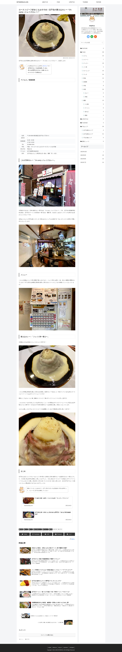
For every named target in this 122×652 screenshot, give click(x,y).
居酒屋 (93, 82)
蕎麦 (94, 115)
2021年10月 (92, 151)
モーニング (93, 70)
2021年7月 (92, 162)
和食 (93, 78)
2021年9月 (92, 155)
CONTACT (65, 647)
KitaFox (92, 26)
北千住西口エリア (38, 529)
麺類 (93, 100)
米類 (51, 529)
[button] (102, 42)
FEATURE (93, 48)
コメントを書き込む (47, 635)
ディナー (93, 63)
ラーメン (94, 108)
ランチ (31, 529)
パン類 (93, 67)
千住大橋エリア (93, 137)
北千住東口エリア (93, 130)
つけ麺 (94, 104)
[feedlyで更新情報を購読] (91, 36)
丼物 (94, 96)
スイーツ (93, 59)
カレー (26, 529)
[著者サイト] (88, 36)
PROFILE (55, 647)
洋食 (93, 85)
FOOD (21, 529)
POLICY (60, 647)
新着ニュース (93, 141)
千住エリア (46, 529)
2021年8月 (92, 158)
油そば (94, 111)
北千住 (60, 529)
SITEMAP (72, 647)
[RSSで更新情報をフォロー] (95, 36)
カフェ (93, 56)
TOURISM (93, 123)
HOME (49, 647)
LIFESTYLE (93, 119)
